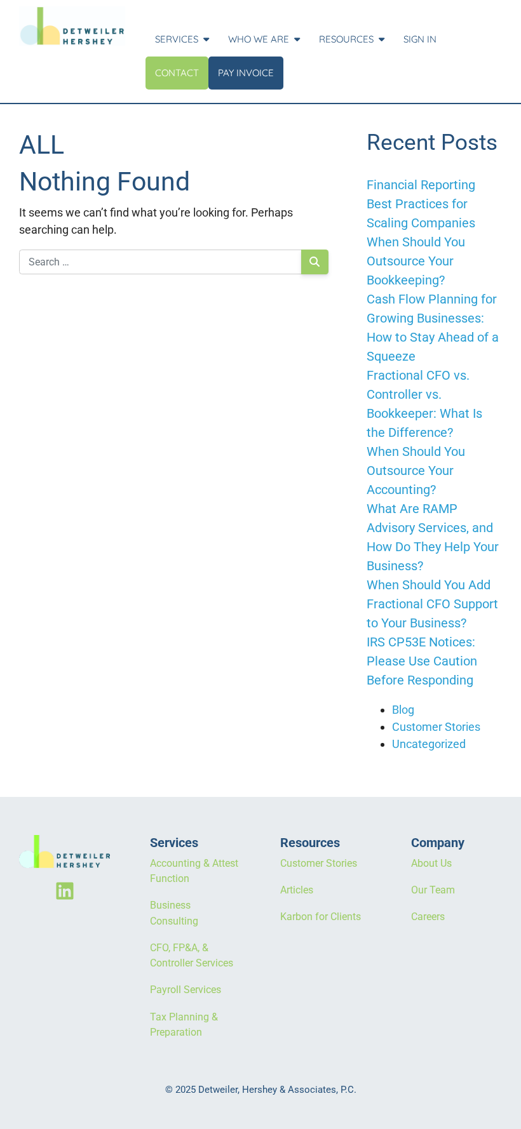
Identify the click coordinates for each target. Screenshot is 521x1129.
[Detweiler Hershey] (72, 26)
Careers (428, 917)
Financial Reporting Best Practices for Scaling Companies (421, 203)
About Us (431, 863)
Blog (403, 709)
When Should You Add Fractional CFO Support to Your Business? (432, 604)
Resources (346, 39)
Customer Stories (436, 726)
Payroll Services (185, 990)
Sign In (419, 39)
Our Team (433, 890)
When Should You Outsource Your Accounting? (416, 470)
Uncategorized (429, 744)
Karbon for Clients (320, 917)
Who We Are (258, 39)
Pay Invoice (246, 73)
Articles (296, 890)
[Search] (314, 262)
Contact (177, 73)
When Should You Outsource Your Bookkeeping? (416, 261)
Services (176, 39)
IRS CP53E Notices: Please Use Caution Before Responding (422, 661)
